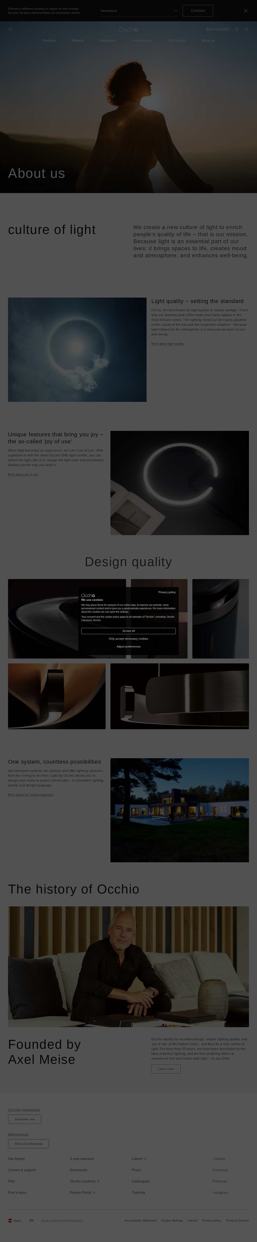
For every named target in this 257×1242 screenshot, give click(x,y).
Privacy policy (167, 592)
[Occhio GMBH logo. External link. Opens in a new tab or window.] (88, 595)
